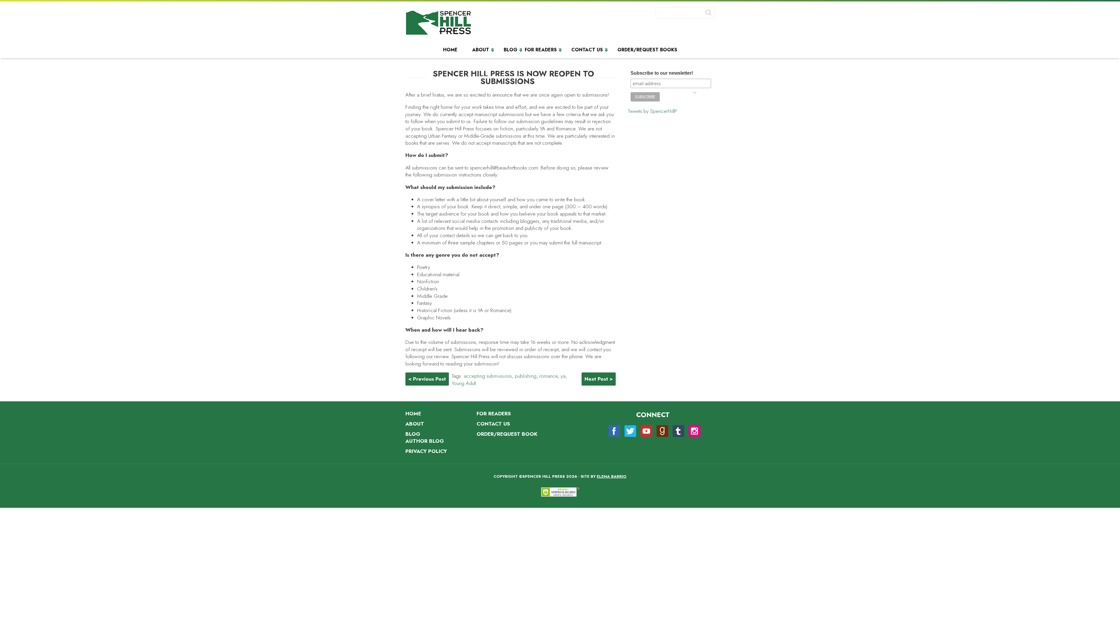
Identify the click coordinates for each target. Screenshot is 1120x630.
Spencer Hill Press (439, 24)
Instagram (694, 431)
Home (450, 50)
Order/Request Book (507, 434)
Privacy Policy (426, 451)
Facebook (614, 431)
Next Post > (598, 378)
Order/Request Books (647, 50)
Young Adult (464, 383)
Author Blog (424, 441)
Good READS (662, 431)
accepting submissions (488, 375)
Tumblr (678, 431)
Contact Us (587, 50)
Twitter (630, 431)
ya (563, 375)
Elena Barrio (611, 476)
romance (548, 375)
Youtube (646, 431)
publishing (525, 375)
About (480, 50)
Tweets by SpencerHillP (652, 111)
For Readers (541, 50)
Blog (510, 50)
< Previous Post (427, 378)
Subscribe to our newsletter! (662, 73)
